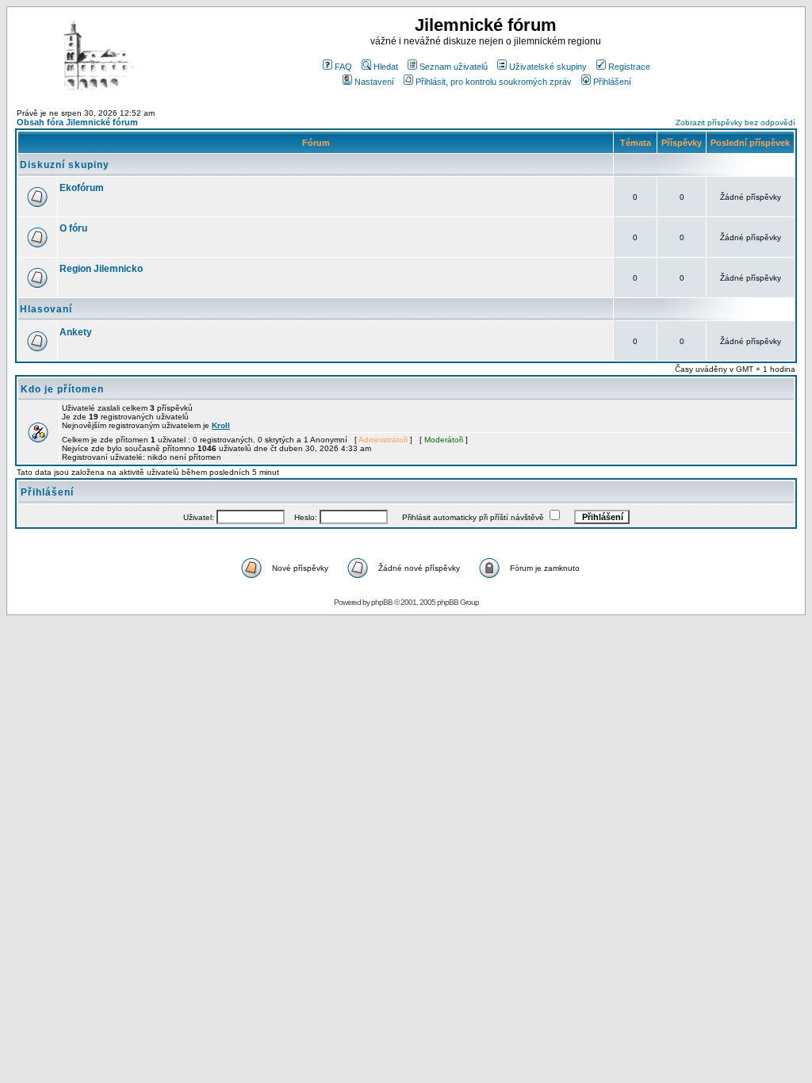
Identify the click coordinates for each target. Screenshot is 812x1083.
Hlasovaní (46, 309)
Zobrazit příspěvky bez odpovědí (735, 122)
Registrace (629, 66)
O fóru (73, 228)
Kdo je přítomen (62, 389)
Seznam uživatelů (453, 66)
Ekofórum (81, 187)
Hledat (385, 66)
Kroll (221, 425)
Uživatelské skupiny (548, 66)
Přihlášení (612, 81)
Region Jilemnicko (101, 268)
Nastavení (374, 81)
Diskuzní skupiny (64, 164)
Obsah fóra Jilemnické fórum (77, 122)
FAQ (343, 66)
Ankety (75, 332)
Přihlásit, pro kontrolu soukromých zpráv (494, 81)
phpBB (382, 602)
